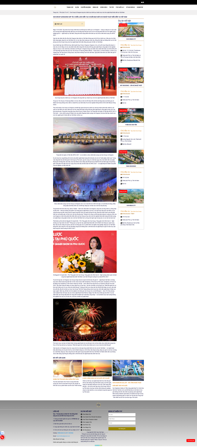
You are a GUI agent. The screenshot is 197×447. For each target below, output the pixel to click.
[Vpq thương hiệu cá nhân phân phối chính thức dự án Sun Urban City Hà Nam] (98, 405)
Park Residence (131, 166)
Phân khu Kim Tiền (131, 124)
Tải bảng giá (190, 440)
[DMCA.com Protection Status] (98, 445)
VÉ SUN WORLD (130, 7)
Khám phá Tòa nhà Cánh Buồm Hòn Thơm (66, 379)
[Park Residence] (131, 156)
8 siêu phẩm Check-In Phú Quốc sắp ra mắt (96, 378)
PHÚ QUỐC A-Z (120, 7)
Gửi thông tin (122, 428)
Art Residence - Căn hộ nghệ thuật (131, 85)
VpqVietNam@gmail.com (63, 436)
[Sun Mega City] (131, 196)
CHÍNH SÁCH (103, 7)
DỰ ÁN (77, 7)
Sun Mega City (131, 205)
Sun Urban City (131, 39)
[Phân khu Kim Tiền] (131, 115)
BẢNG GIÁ (95, 7)
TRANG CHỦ (70, 7)
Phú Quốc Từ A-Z (64, 12)
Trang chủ (55, 12)
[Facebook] (143, 2)
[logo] (55, 7)
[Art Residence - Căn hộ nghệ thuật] (131, 75)
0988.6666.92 (61, 433)
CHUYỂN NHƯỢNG (86, 7)
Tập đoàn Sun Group (136, 45)
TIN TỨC (111, 7)
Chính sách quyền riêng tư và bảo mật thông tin (65, 442)
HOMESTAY (140, 7)
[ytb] (142, 2)
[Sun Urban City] (131, 30)
